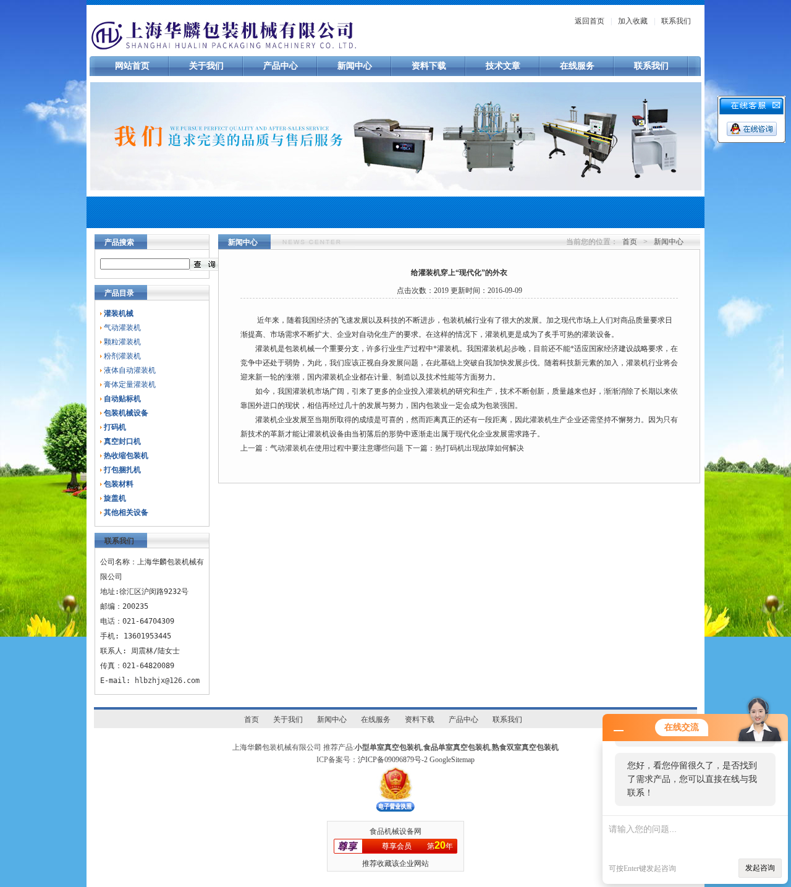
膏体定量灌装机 (130, 384)
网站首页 (132, 65)
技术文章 (503, 65)
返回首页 (589, 21)
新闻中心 (354, 65)
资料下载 (429, 65)
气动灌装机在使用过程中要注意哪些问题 (337, 448)
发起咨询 (760, 868)
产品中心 (280, 65)
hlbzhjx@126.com (167, 680)
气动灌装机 (122, 327)
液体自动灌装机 (130, 370)
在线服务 (577, 65)
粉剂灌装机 (122, 356)
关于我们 (206, 65)
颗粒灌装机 (122, 341)
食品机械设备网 (395, 831)
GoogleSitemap (452, 759)
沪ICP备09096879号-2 (393, 759)
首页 (629, 241)
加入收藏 (633, 21)
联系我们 (676, 21)
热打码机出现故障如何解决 (479, 448)
